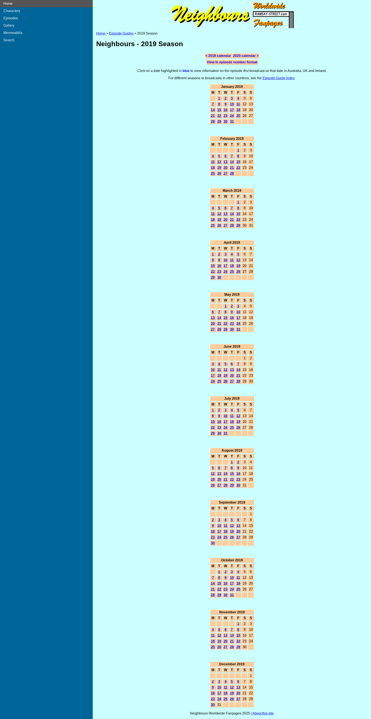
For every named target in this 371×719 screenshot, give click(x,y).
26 (219, 173)
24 (232, 115)
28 (213, 121)
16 (225, 110)
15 (219, 110)
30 (225, 121)
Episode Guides (121, 33)
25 (238, 115)
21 (213, 115)
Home (8, 3)
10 (232, 104)
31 (232, 121)
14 (213, 110)
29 (219, 121)
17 (232, 110)
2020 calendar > (245, 56)
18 (238, 110)
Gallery (8, 25)
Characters (11, 11)
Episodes (10, 18)
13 (225, 162)
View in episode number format (232, 62)
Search (8, 40)
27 (225, 173)
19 (219, 167)
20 (225, 167)
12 (219, 162)
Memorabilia (12, 33)
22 (219, 115)
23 (225, 115)
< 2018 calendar (218, 56)
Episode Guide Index (279, 78)
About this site (263, 713)
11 (238, 104)
